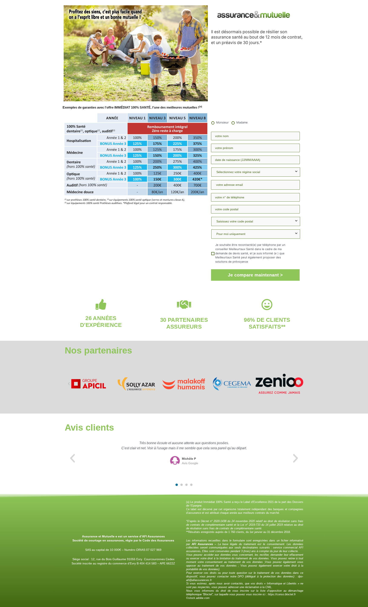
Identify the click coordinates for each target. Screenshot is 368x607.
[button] (69, 384)
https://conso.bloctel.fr (282, 594)
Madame (242, 122)
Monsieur (222, 122)
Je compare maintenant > (255, 274)
